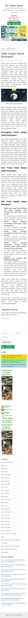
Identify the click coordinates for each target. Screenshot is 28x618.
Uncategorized (4, 552)
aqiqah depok (4, 496)
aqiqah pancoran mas (6, 512)
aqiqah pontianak (5, 515)
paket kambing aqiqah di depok (9, 549)
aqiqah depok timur (6, 499)
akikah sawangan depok (7, 462)
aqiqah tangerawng (6, 527)
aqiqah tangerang (5, 524)
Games (2, 536)
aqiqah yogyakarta (5, 530)
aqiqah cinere (4, 487)
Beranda (3, 48)
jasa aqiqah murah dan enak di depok (10, 539)
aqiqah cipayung (5, 490)
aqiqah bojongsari (11, 48)
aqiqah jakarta (4, 502)
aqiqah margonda (5, 508)
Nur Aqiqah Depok (14, 5)
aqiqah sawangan (5, 518)
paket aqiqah (4, 543)
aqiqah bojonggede (6, 474)
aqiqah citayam (5, 493)
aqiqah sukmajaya (5, 521)
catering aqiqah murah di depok (9, 533)
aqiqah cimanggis (5, 484)
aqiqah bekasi (4, 468)
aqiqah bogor (4, 471)
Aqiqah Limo (4, 505)
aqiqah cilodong (5, 481)
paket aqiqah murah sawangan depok (10, 546)
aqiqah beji (3, 465)
